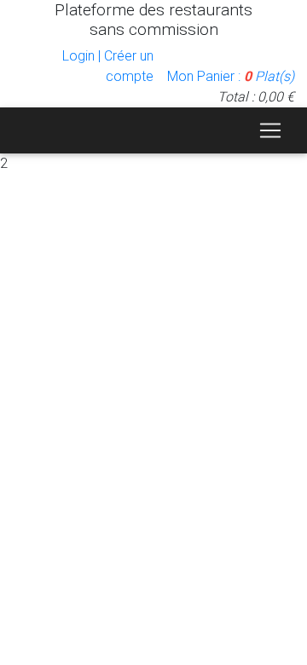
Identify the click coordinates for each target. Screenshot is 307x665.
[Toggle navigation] (270, 130)
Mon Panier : (230, 76)
